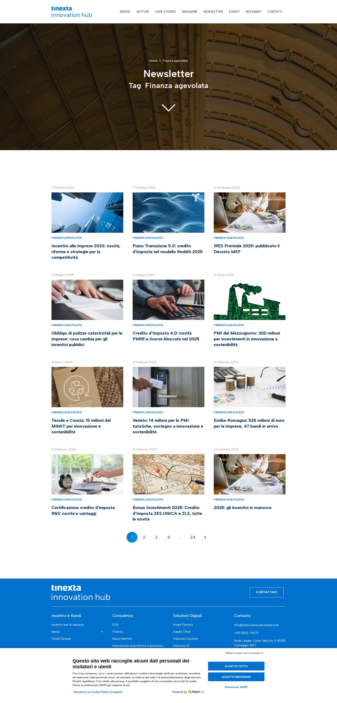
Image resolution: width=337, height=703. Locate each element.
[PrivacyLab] (195, 692)
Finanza (117, 631)
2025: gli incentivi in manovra (242, 507)
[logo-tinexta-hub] (71, 11)
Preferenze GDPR (236, 687)
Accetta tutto (236, 666)
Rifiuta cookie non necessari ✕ (244, 653)
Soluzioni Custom (185, 638)
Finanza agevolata (66, 238)
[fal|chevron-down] (168, 107)
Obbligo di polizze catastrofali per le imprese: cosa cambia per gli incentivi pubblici (86, 338)
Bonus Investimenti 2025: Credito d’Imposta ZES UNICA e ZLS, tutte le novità (167, 513)
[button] (133, 11)
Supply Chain (182, 631)
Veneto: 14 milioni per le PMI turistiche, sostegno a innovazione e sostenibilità (168, 426)
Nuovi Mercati (122, 638)
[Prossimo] (205, 537)
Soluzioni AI (181, 646)
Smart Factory (183, 624)
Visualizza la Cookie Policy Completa (98, 691)
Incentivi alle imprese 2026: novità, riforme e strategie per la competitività (85, 251)
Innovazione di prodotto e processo (137, 646)
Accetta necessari (236, 676)
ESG (115, 624)
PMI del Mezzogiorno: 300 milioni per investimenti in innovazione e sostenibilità (247, 338)
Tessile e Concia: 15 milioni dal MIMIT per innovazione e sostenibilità (81, 426)
